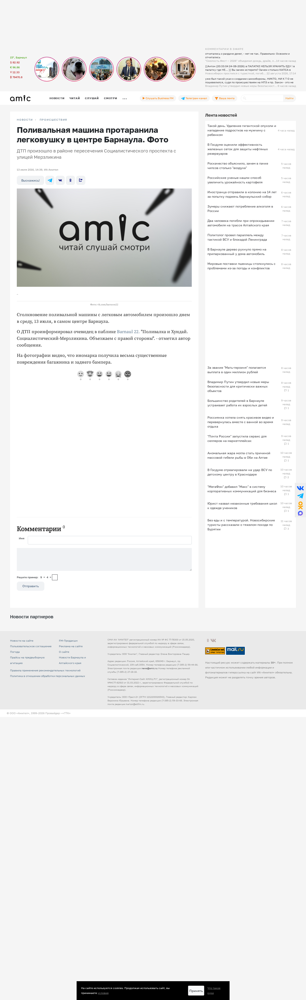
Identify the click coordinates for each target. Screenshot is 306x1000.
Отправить (30, 586)
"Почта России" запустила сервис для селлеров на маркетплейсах (237, 438)
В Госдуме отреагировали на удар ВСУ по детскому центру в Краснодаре (239, 472)
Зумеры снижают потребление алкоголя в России (240, 208)
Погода (15, 651)
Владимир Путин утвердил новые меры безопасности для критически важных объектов (238, 386)
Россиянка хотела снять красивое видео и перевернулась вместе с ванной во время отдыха (240, 421)
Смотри (110, 98)
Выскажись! (30, 180)
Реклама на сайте (71, 646)
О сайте (64, 651)
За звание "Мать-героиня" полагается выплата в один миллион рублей (236, 370)
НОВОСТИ (25, 119)
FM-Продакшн (68, 640)
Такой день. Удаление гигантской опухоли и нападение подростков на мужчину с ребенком (241, 130)
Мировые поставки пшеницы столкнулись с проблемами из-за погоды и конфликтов (241, 266)
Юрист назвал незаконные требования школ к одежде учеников (242, 505)
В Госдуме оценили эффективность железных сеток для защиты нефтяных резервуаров (237, 149)
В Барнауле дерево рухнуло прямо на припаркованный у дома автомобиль (236, 251)
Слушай (92, 98)
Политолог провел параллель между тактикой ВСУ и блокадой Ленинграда (237, 237)
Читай (74, 98)
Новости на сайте (21, 640)
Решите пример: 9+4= (34, 577)
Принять (196, 991)
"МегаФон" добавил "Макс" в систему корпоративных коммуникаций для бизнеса (241, 489)
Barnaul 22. (128, 332)
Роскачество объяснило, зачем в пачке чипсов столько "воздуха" (237, 165)
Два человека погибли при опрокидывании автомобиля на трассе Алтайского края (240, 223)
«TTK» (66, 713)
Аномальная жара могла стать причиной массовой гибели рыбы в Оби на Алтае (238, 455)
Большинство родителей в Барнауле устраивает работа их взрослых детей (237, 403)
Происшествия (53, 119)
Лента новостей (221, 115)
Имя (21, 538)
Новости (57, 98)
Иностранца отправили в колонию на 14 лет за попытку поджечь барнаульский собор (242, 194)
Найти (289, 98)
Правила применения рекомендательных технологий (45, 670)
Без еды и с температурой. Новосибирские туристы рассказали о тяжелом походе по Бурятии (241, 524)
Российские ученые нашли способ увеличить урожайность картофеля (235, 180)
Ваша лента (226, 98)
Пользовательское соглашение (31, 646)
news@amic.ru (149, 668)
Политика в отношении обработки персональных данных (47, 676)
